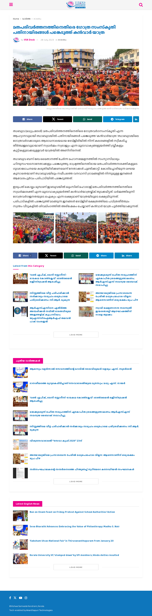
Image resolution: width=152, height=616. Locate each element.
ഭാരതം (37, 18)
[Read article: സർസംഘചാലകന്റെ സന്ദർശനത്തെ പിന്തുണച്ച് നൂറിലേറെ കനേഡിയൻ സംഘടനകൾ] (20, 473)
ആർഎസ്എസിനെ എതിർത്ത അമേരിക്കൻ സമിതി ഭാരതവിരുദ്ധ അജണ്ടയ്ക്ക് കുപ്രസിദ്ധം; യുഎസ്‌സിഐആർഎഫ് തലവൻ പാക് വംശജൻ (50, 314)
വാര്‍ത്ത (26, 18)
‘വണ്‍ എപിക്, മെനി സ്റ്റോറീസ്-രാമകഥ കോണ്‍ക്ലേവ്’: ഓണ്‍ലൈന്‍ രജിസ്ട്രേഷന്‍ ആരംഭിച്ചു (51, 278)
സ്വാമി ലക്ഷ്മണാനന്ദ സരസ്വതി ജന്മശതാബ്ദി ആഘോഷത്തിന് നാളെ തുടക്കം (113, 311)
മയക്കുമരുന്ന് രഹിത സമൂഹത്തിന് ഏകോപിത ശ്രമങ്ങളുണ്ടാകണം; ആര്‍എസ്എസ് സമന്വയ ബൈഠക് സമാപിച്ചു (116, 280)
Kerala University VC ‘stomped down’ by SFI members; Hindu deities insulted (74, 555)
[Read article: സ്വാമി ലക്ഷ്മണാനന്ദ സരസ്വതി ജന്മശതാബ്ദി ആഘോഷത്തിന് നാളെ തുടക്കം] (86, 311)
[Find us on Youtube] (20, 598)
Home (16, 18)
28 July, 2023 (47, 39)
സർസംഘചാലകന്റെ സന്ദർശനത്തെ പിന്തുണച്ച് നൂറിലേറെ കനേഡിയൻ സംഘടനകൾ (82, 469)
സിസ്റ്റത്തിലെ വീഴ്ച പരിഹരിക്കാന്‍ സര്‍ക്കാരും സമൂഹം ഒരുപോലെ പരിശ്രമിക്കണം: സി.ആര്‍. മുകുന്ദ (50, 296)
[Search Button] (141, 5)
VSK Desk (29, 39)
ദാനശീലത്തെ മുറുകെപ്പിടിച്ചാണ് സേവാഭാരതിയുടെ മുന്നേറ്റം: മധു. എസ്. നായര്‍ (77, 383)
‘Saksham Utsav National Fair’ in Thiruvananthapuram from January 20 (71, 541)
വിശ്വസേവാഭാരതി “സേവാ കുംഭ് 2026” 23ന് (56, 440)
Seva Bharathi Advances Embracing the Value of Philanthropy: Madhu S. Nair (75, 526)
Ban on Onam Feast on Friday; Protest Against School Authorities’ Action (72, 512)
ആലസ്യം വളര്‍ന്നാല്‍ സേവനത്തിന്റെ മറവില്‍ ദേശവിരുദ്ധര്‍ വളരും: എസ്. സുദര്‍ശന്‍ (81, 369)
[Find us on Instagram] (26, 598)
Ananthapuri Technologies (39, 610)
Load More (76, 334)
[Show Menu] (11, 4)
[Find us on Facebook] (10, 598)
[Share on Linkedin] (136, 119)
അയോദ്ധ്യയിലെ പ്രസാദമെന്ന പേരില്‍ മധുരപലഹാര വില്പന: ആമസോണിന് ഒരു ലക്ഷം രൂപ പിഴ (116, 296)
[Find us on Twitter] (15, 598)
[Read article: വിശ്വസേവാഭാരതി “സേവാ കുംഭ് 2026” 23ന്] (20, 444)
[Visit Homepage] (76, 4)
